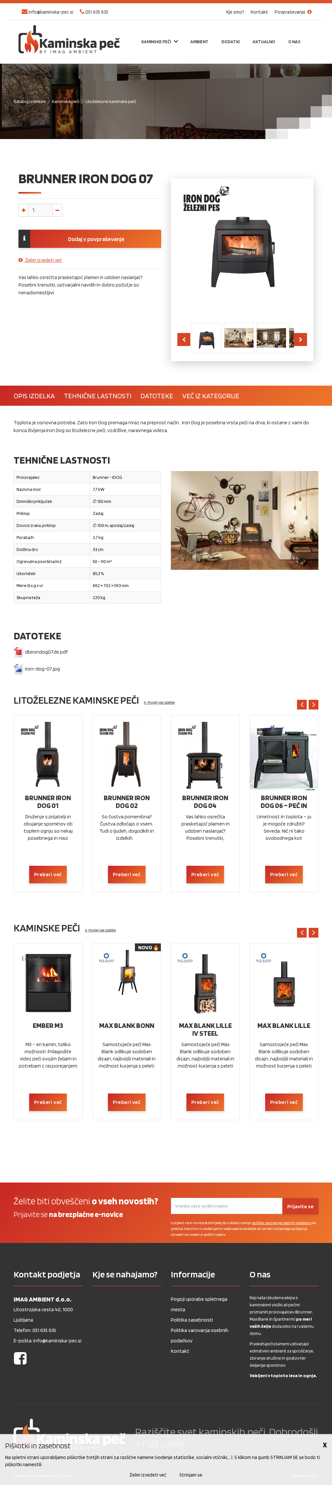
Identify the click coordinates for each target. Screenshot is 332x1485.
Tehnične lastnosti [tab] (97, 395)
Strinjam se (190, 1475)
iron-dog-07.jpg (42, 669)
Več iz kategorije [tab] (210, 395)
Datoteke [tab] (156, 395)
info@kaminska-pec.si (50, 12)
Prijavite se (300, 1206)
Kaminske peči (65, 101)
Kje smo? (235, 12)
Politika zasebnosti (192, 1320)
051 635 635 (96, 12)
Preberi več (48, 874)
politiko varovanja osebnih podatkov (282, 1222)
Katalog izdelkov (30, 101)
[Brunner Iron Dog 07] (206, 337)
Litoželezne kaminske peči (111, 101)
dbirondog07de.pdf (46, 652)
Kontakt (259, 12)
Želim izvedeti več (43, 260)
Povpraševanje (290, 12)
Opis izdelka (34, 395)
